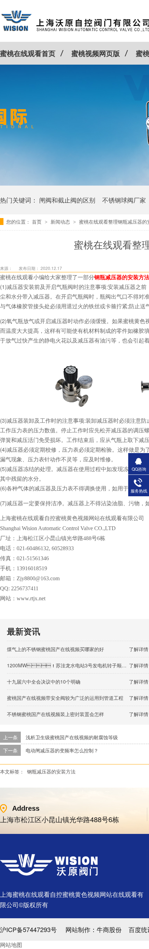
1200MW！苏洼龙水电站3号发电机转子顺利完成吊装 (76, 665)
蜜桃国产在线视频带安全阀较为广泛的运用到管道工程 (65, 697)
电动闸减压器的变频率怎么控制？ (62, 750)
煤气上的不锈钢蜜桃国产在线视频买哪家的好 (55, 649)
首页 (37, 221)
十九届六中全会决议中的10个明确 (43, 681)
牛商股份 (109, 929)
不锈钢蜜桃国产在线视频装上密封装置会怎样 (55, 714)
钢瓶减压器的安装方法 (51, 771)
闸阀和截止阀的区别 (67, 199)
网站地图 (11, 945)
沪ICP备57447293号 (28, 929)
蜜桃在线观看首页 (27, 53)
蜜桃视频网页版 (95, 53)
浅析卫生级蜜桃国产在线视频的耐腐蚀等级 (72, 737)
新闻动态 (61, 221)
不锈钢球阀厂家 (124, 199)
